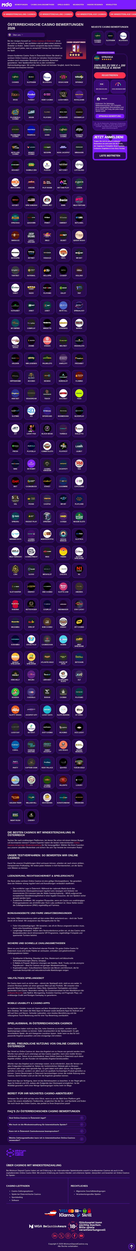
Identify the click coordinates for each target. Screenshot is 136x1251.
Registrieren (110, 75)
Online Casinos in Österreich (43, 41)
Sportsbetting (17, 1197)
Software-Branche (15, 993)
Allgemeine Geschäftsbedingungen (90, 1191)
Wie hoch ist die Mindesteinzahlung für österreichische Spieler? (38, 1124)
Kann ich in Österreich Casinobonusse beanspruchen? (34, 1131)
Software (15, 1200)
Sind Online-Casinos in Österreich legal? (27, 1118)
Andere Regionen (95, 5)
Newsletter (111, 5)
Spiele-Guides (64, 5)
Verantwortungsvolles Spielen (88, 1194)
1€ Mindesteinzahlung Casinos (19, 14)
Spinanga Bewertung (110, 116)
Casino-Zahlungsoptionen (22, 1191)
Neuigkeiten (78, 5)
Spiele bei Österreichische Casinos (26, 1194)
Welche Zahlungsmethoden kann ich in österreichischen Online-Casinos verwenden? (42, 1139)
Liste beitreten (109, 155)
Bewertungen (21, 5)
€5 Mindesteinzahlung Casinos (56, 14)
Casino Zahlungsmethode (42, 5)
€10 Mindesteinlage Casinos (91, 14)
